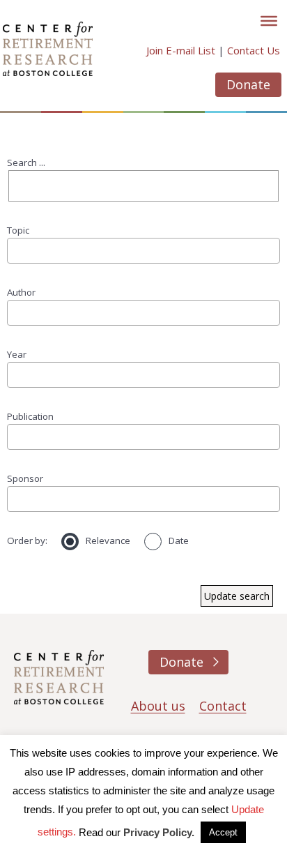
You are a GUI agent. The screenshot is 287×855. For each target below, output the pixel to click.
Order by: (27, 540)
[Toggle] (269, 21)
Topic (18, 230)
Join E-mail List (180, 50)
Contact (223, 705)
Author (21, 292)
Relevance (108, 540)
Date (179, 540)
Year (16, 354)
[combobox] (143, 250)
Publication (30, 416)
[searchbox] (16, 250)
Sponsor (25, 478)
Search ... (26, 162)
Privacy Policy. (158, 832)
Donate (248, 84)
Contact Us (253, 50)
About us (158, 705)
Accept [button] (223, 832)
